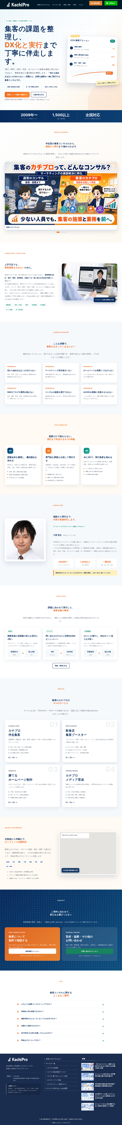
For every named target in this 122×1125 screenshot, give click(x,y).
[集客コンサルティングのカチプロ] (18, 5)
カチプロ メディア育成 (54, 1080)
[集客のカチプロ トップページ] (23, 1059)
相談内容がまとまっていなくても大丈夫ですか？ (39, 1019)
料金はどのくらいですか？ (31, 1040)
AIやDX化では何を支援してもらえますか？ (37, 1033)
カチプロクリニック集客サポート (57, 1084)
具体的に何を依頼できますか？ (32, 1011)
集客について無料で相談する (17, 95)
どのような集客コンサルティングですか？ (36, 1004)
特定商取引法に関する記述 (59, 1119)
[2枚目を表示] (61, 232)
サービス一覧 (50, 1063)
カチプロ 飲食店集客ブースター (56, 1072)
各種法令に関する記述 (75, 1119)
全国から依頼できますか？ (31, 1026)
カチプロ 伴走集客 (52, 1068)
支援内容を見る (38, 95)
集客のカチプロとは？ (53, 1059)
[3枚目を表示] (63, 232)
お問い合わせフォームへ (89, 951)
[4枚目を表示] (65, 232)
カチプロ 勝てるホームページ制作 (57, 1076)
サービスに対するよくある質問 (56, 1088)
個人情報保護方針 (45, 1119)
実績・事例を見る (61, 666)
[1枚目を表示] (58, 232)
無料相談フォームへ (32, 951)
